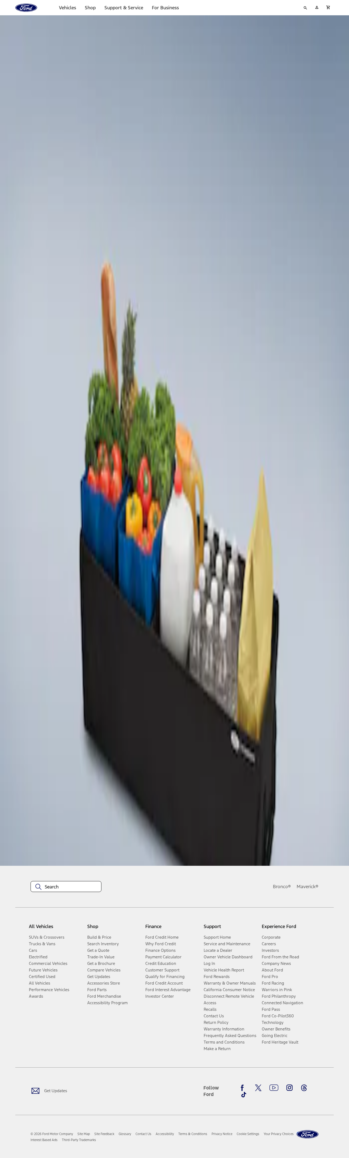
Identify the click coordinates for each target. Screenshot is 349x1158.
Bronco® (282, 887)
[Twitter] (258, 1088)
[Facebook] (243, 1088)
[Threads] (304, 1088)
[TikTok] (243, 1094)
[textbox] (66, 886)
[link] (83, 1134)
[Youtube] (273, 1088)
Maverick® (307, 887)
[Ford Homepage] (307, 1134)
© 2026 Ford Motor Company (52, 1134)
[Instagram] (289, 1088)
